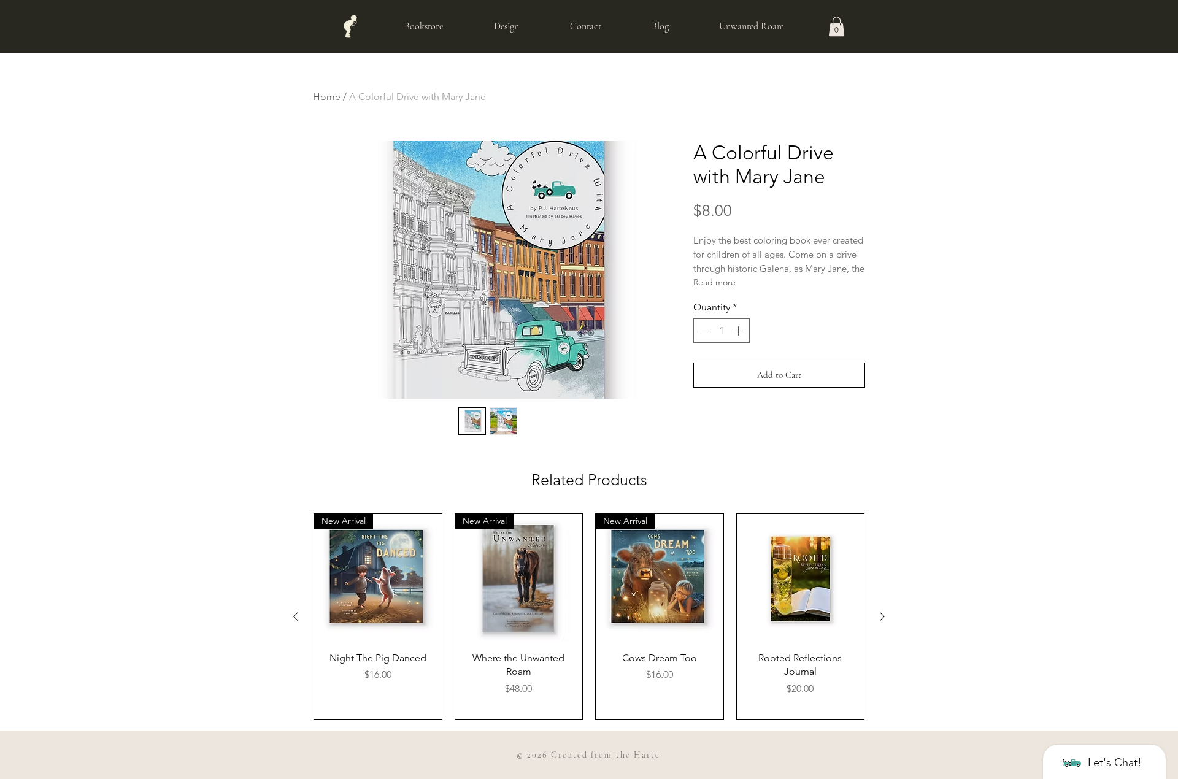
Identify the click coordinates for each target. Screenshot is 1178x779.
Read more (714, 282)
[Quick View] (800, 578)
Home (327, 96)
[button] (836, 26)
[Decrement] (703, 330)
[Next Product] (882, 616)
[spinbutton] (721, 330)
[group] (589, 616)
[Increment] (739, 330)
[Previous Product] (295, 616)
